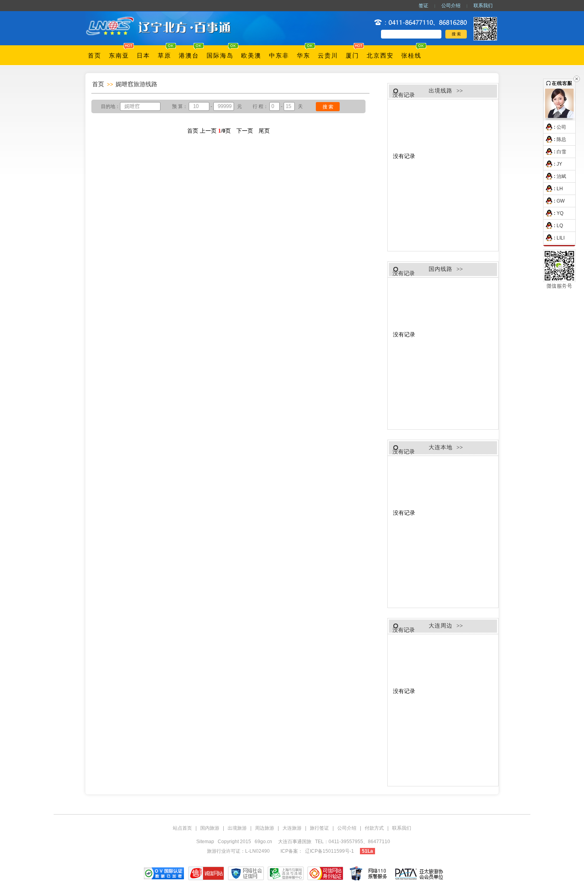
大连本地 (441, 447)
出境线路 (441, 91)
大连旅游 (292, 828)
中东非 (279, 55)
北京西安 (380, 55)
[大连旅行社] (159, 16)
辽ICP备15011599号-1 (329, 851)
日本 (143, 55)
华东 (303, 55)
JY (559, 164)
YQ (560, 213)
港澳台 (189, 55)
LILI (561, 238)
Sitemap (205, 841)
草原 (164, 55)
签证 (423, 5)
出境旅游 (237, 828)
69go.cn (263, 841)
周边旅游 (264, 828)
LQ (560, 225)
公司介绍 (450, 5)
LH (560, 188)
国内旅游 (209, 828)
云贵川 (328, 55)
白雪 (561, 151)
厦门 (352, 55)
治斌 (561, 176)
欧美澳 (251, 55)
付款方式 (374, 828)
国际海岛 (220, 55)
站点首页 (182, 828)
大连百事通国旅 (295, 841)
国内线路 (441, 269)
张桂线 (411, 55)
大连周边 (441, 626)
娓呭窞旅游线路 (136, 84)
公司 (561, 127)
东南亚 (119, 55)
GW (561, 201)
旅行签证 (319, 828)
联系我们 (483, 5)
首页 (94, 55)
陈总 (561, 139)
